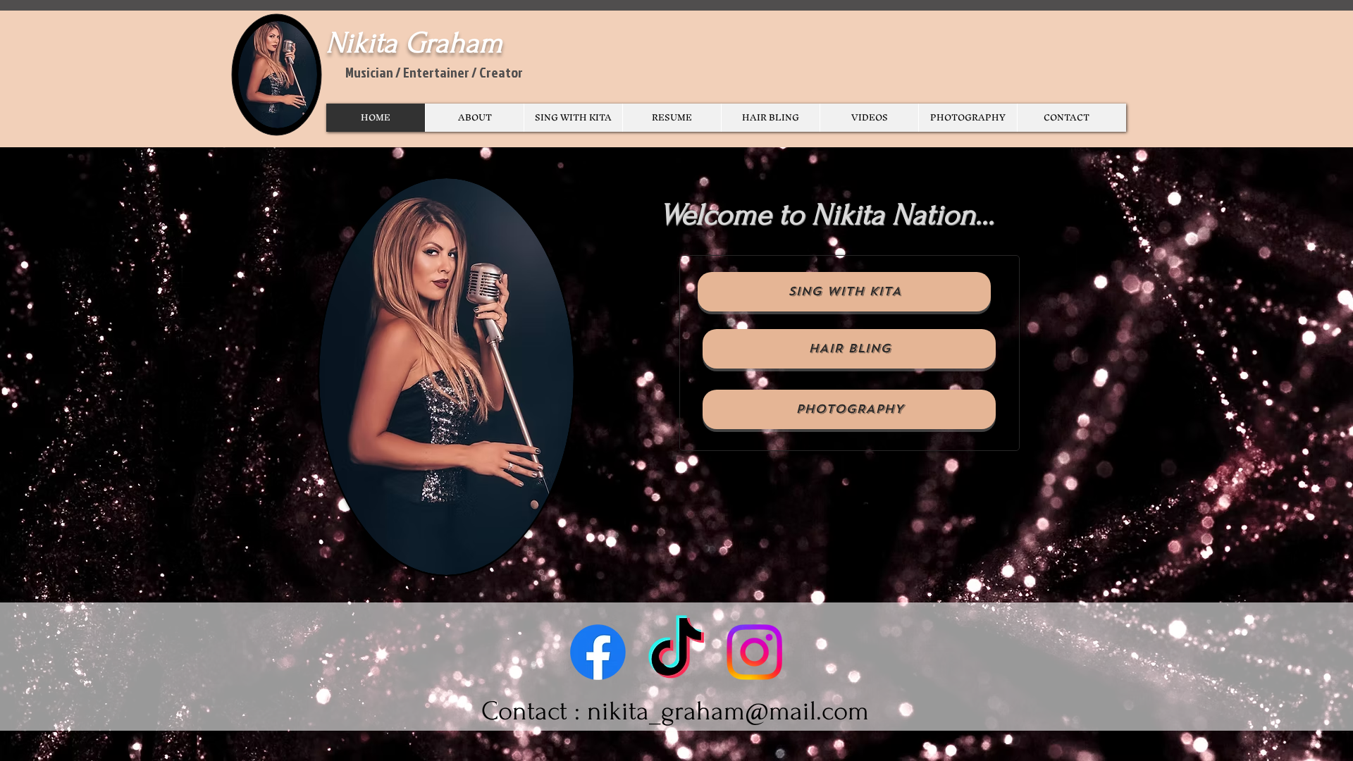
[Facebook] (598, 652)
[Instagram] (754, 652)
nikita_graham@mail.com (728, 711)
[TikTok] (676, 652)
